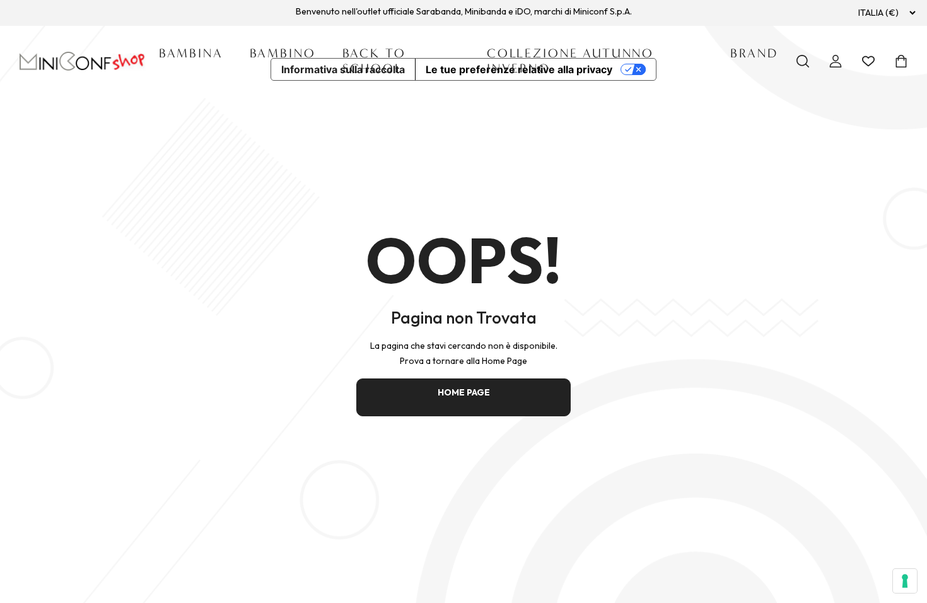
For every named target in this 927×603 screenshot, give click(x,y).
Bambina (191, 53)
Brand (754, 53)
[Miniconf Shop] (83, 61)
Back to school (374, 61)
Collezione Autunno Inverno (570, 61)
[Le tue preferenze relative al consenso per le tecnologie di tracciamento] (905, 581)
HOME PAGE (464, 392)
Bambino (283, 53)
